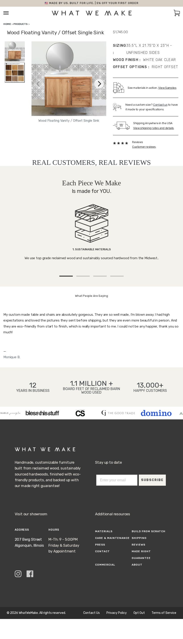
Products (20, 24)
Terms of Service (164, 613)
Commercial (105, 564)
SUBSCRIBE (152, 480)
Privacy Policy (116, 613)
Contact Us (91, 613)
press (100, 544)
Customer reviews (144, 146)
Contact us (160, 104)
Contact (102, 551)
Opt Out (139, 613)
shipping (139, 538)
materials (103, 531)
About (137, 564)
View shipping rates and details (153, 128)
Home (7, 24)
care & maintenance (112, 538)
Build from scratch (148, 531)
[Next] (99, 84)
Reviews (138, 544)
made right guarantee (141, 555)
